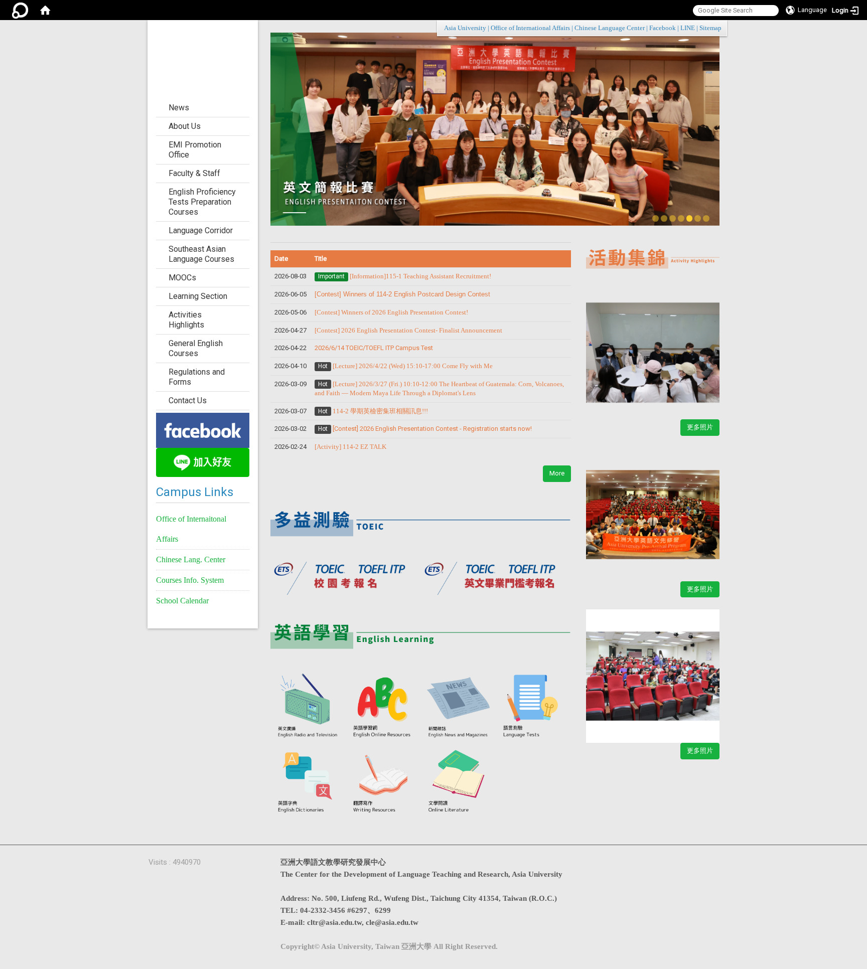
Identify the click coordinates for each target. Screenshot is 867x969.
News (179, 107)
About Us (185, 126)
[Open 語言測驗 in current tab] (533, 707)
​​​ (408, 330)
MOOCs (182, 277)
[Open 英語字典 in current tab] (308, 781)
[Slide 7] (706, 218)
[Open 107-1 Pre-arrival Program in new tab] (652, 508)
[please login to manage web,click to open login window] (20, 10)
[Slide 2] (664, 218)
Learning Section (198, 296)
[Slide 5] (689, 218)
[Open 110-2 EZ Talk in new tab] (652, 346)
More (556, 473)
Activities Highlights (186, 320)
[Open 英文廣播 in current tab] (308, 707)
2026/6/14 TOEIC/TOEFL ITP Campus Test (374, 348)
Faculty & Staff (194, 173)
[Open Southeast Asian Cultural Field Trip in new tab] (652, 670)
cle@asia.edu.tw (392, 922)
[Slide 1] (655, 218)
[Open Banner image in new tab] (202, 429)
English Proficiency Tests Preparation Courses (202, 202)
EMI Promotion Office (195, 149)
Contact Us (188, 400)
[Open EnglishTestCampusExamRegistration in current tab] (420, 519)
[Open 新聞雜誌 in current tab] (458, 707)
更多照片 (700, 427)
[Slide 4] (681, 218)
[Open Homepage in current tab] (45, 10)
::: (716, 28)
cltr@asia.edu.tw (334, 922)
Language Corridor (201, 230)
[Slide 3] (672, 218)
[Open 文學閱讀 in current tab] (458, 781)
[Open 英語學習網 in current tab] (383, 707)
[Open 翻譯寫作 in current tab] (383, 781)
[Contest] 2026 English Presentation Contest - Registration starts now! (432, 428)
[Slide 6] (697, 218)
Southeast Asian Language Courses (201, 254)
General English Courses (196, 348)
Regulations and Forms (197, 377)
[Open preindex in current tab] (345, 575)
